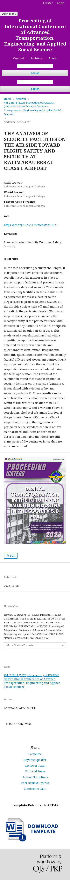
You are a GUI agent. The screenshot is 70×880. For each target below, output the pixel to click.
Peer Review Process (35, 783)
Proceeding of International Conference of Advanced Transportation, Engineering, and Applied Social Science (35, 35)
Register (48, 3)
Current (18, 58)
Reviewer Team (35, 765)
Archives (36, 58)
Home (7, 98)
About (53, 58)
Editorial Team (35, 771)
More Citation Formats (20, 645)
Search (35, 73)
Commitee (35, 754)
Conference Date (35, 789)
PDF (12, 555)
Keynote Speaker (35, 760)
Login (60, 3)
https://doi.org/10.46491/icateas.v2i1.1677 (31, 225)
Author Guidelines (35, 777)
